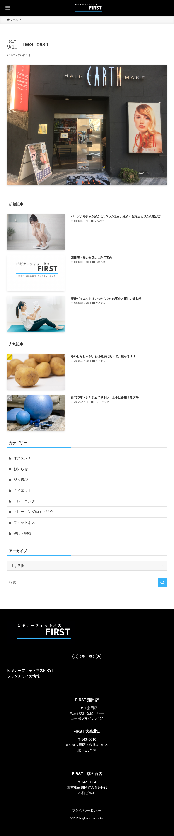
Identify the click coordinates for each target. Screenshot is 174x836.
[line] (83, 656)
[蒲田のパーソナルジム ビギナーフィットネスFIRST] (87, 8)
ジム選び (20, 479)
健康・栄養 (22, 533)
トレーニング (24, 501)
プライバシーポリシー (87, 810)
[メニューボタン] (8, 8)
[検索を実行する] (162, 582)
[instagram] (75, 656)
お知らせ (20, 469)
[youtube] (91, 656)
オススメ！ (22, 458)
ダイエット (22, 490)
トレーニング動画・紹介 (33, 512)
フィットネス (24, 523)
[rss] (99, 656)
